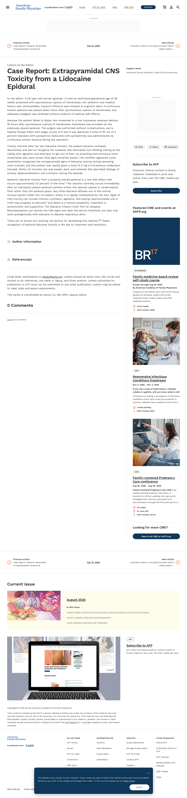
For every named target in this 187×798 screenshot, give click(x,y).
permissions (71, 722)
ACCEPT (139, 787)
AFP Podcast (162, 757)
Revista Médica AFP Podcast (165, 764)
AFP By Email (133, 754)
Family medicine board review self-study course (155, 278)
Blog (115, 7)
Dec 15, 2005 (93, 46)
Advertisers (102, 759)
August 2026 (76, 600)
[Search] (178, 7)
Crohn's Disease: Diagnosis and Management (89, 617)
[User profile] (171, 7)
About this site (13, 789)
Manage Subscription (136, 748)
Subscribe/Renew (135, 742)
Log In (10, 319)
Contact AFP (132, 759)
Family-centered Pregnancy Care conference (154, 479)
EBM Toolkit (162, 771)
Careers (130, 765)
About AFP (161, 742)
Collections (72, 759)
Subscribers (103, 754)
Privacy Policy (129, 781)
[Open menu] (8, 7)
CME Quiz (129, 7)
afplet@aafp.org (52, 276)
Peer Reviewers (104, 748)
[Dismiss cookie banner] (148, 772)
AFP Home (72, 742)
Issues (82, 7)
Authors (101, 742)
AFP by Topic (99, 7)
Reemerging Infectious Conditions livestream (150, 378)
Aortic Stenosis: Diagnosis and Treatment (87, 622)
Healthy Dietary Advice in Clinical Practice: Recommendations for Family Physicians (108, 612)
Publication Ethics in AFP (166, 750)
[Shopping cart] (164, 7)
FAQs (158, 777)
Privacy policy (30, 789)
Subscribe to (139, 645)
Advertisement (93, 18)
